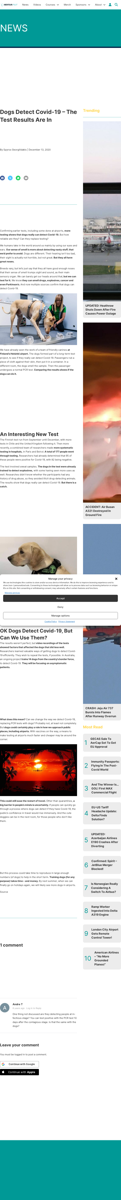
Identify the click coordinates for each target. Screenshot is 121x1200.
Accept (60, 598)
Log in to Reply (33, 1008)
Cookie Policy (51, 621)
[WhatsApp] (18, 178)
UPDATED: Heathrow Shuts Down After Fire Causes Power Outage (100, 309)
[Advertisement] (38, 408)
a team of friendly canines (52, 349)
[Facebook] (2, 178)
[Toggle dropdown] (110, 4)
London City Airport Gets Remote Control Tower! (104, 933)
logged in (19, 1054)
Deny (60, 606)
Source (4, 891)
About (98, 4)
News (25, 4)
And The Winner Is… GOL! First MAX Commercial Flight (105, 788)
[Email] (26, 178)
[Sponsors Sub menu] (89, 5)
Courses (50, 4)
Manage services (12, 592)
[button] (116, 578)
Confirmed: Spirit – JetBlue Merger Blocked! (104, 865)
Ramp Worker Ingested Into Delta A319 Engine (104, 910)
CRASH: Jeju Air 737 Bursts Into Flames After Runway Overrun (100, 712)
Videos (37, 4)
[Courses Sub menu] (58, 5)
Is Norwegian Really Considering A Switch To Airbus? (104, 887)
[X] (10, 178)
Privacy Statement (66, 621)
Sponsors (81, 4)
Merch (67, 4)
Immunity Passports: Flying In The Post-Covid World (105, 765)
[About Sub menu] (104, 5)
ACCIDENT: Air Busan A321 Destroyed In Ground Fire (100, 510)
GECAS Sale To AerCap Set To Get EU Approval (103, 742)
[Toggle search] (116, 5)
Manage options (60, 615)
